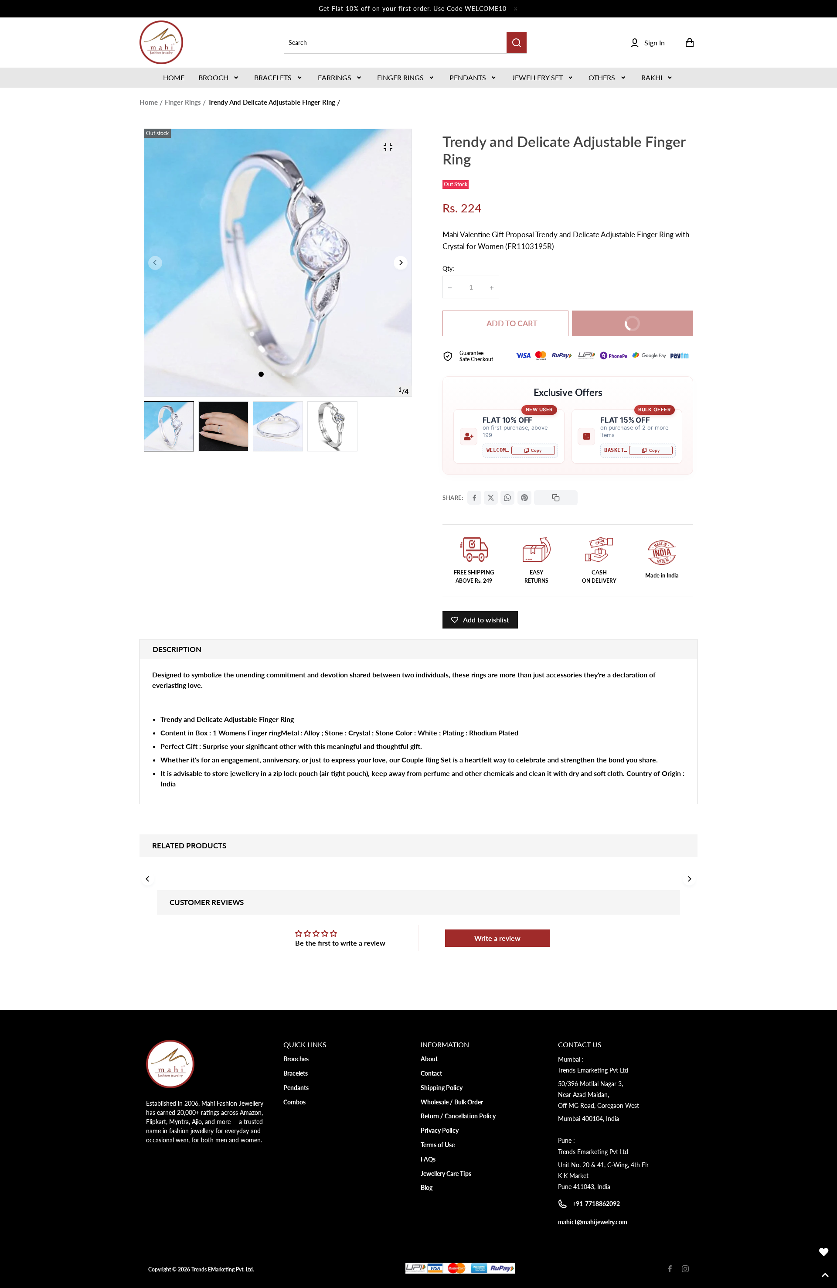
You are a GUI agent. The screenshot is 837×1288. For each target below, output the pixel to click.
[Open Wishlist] (824, 1252)
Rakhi (651, 77)
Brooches (296, 1059)
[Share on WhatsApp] (507, 498)
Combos (294, 1102)
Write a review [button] (497, 938)
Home (149, 102)
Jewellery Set (537, 77)
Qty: (448, 268)
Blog (426, 1187)
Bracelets (273, 77)
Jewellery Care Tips (446, 1173)
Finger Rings (400, 77)
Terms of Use (438, 1144)
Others (602, 77)
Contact (431, 1073)
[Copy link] (556, 497)
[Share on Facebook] (474, 498)
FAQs (428, 1159)
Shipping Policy (442, 1087)
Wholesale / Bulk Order (452, 1102)
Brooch (213, 77)
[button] (219, 77)
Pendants (467, 77)
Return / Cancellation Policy (458, 1116)
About (429, 1059)
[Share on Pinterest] (524, 498)
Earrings (334, 77)
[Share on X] (491, 498)
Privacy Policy (440, 1130)
